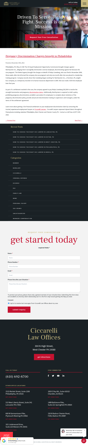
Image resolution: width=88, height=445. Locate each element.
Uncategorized (19, 213)
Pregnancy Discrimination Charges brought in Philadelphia (39, 56)
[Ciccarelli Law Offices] (11, 3)
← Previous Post (10, 120)
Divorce (16, 183)
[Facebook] (48, 376)
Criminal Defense (20, 178)
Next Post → (78, 120)
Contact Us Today (6, 436)
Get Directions (44, 357)
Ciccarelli (17, 173)
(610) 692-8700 (17, 376)
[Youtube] (58, 376)
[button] (33, 437)
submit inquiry (19, 310)
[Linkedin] (63, 376)
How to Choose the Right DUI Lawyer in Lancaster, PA (35, 132)
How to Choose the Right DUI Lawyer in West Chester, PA (36, 142)
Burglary (17, 168)
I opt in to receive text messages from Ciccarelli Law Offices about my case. (34, 303)
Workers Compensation (22, 218)
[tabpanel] (23, 395)
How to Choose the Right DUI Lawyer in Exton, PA (33, 137)
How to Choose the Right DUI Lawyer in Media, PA (33, 152)
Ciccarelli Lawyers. (40, 109)
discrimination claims (36, 92)
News (15, 198)
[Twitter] (53, 376)
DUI (14, 188)
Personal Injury (19, 203)
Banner (16, 163)
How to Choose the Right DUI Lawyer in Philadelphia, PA (36, 147)
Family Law (17, 193)
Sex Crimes (17, 208)
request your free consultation (44, 37)
